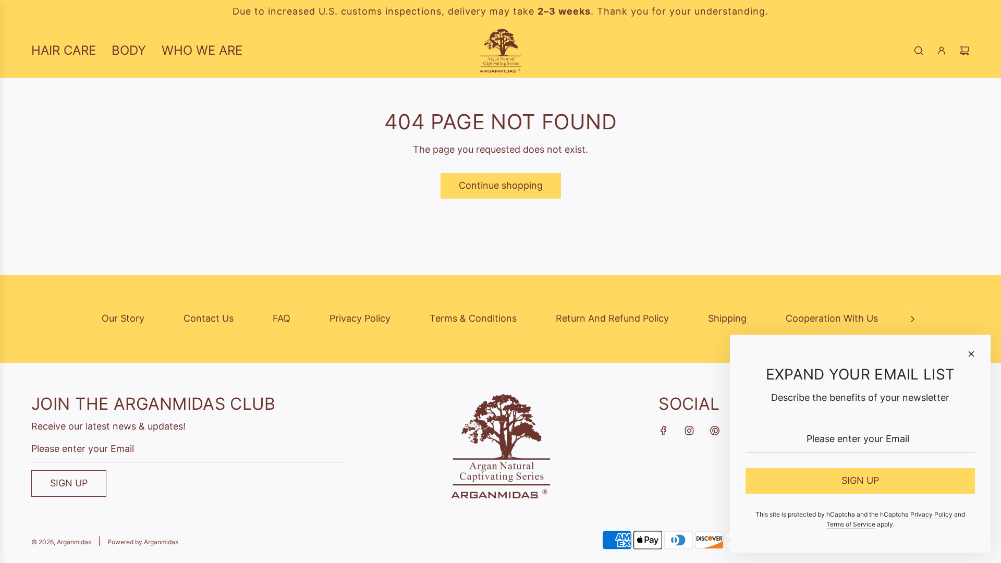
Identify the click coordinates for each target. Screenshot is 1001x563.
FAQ (281, 318)
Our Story (123, 318)
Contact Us (209, 318)
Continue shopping (501, 185)
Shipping (727, 318)
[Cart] (964, 50)
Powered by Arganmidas (142, 542)
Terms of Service (850, 524)
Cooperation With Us (832, 318)
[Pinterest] (714, 430)
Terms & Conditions (473, 318)
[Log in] (941, 50)
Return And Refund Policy (612, 318)
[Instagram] (689, 430)
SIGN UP (69, 483)
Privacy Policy (359, 318)
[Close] (971, 353)
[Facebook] (663, 430)
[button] (912, 319)
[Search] (918, 50)
